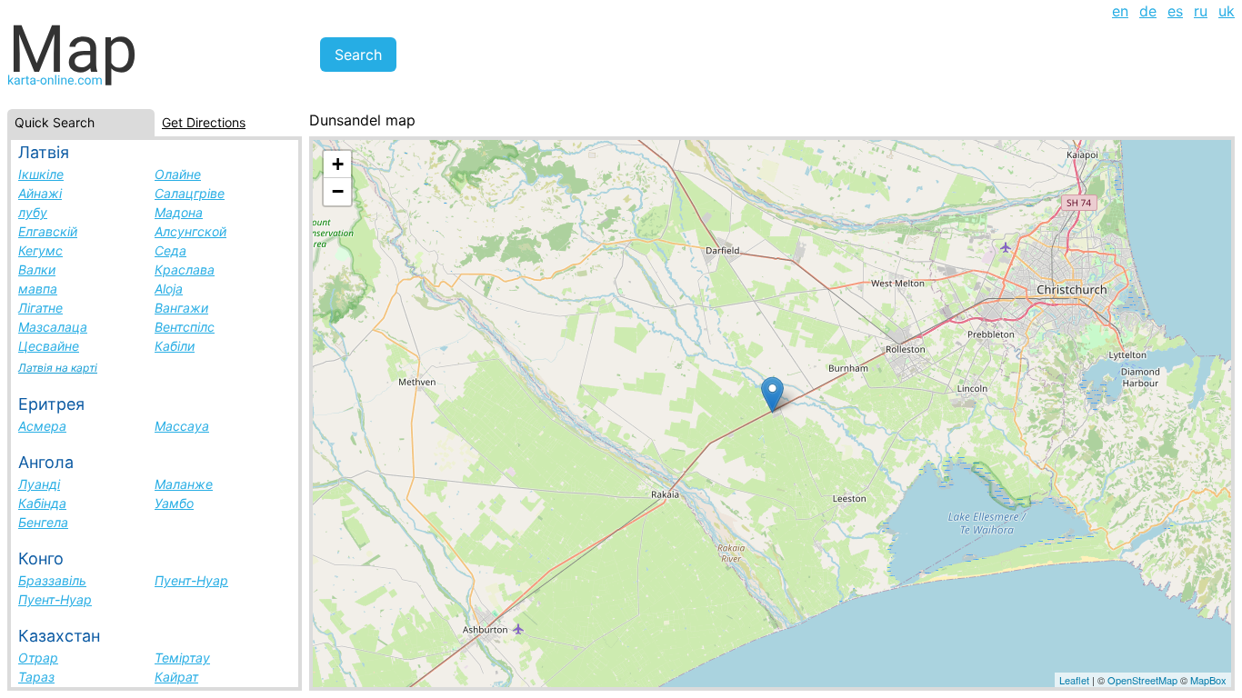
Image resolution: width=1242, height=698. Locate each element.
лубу (32, 212)
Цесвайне (48, 346)
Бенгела (43, 522)
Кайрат (176, 676)
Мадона (179, 212)
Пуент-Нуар (191, 580)
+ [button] (338, 164)
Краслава (185, 269)
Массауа (182, 426)
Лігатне (40, 307)
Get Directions (203, 122)
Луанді (39, 484)
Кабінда (42, 503)
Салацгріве (190, 193)
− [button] (338, 191)
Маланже (184, 484)
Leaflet (1074, 680)
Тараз (36, 676)
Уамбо (174, 503)
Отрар (38, 657)
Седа (170, 250)
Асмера (42, 426)
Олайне (178, 174)
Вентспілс (185, 326)
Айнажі (40, 193)
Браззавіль (52, 580)
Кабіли (175, 346)
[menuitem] (1120, 11)
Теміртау (182, 657)
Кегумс (40, 250)
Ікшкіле (41, 174)
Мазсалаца (52, 326)
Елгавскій (47, 231)
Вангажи (181, 307)
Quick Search (55, 122)
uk (1226, 11)
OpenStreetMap (1142, 680)
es (1175, 11)
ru (1200, 11)
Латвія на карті (57, 367)
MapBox (1208, 680)
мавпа (37, 288)
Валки (36, 269)
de (1148, 11)
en (1120, 11)
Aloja (169, 288)
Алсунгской (190, 231)
